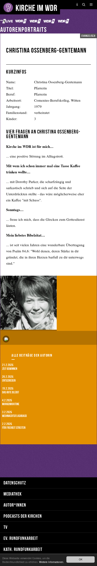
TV (6, 526)
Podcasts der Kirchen (23, 515)
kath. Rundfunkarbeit (23, 549)
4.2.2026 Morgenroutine (10, 402)
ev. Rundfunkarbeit (21, 538)
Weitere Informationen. (51, 562)
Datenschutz (15, 482)
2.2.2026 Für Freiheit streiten (13, 425)
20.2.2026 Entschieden (9, 378)
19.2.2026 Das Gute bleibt (10, 390)
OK (80, 559)
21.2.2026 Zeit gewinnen (9, 366)
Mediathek (13, 493)
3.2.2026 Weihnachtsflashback (14, 413)
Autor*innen (15, 504)
